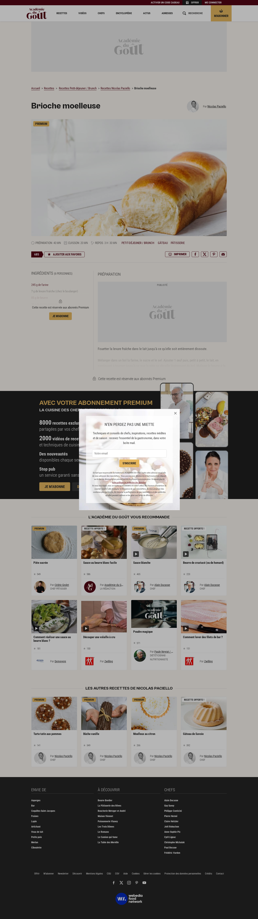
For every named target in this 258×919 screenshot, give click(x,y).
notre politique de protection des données (129, 482)
